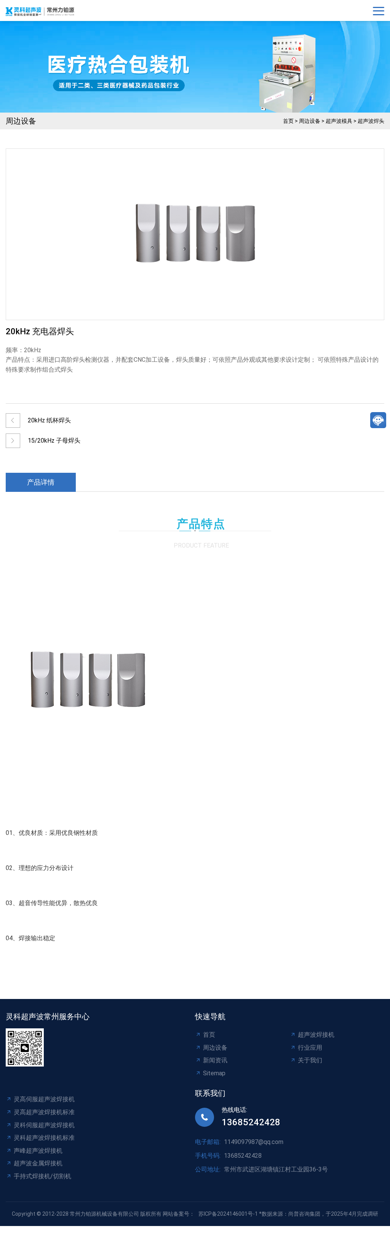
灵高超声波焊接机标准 (44, 1112)
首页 (288, 121)
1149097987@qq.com (253, 1142)
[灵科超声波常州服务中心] (42, 10)
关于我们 (310, 1060)
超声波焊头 (371, 121)
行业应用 (310, 1047)
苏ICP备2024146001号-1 (228, 1214)
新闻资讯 (215, 1060)
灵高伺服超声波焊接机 (44, 1099)
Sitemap (214, 1073)
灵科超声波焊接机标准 (44, 1137)
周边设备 (309, 121)
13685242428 (251, 1122)
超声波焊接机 (316, 1034)
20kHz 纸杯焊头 (49, 420)
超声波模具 (339, 121)
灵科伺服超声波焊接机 (44, 1125)
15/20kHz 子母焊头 (54, 440)
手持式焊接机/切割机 (42, 1176)
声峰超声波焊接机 (38, 1150)
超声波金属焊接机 (38, 1163)
